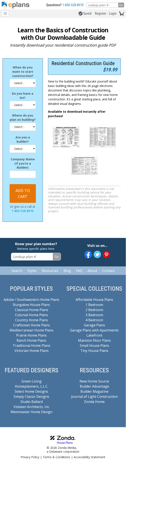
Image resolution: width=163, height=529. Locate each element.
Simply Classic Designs (31, 396)
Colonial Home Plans (31, 315)
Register (100, 13)
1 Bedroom (94, 304)
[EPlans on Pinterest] (106, 254)
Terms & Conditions (56, 457)
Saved (87, 13)
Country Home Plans (31, 320)
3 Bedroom (94, 315)
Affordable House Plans (94, 299)
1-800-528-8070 (73, 5)
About (92, 270)
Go (121, 5)
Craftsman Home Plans (31, 325)
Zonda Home (94, 401)
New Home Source (94, 381)
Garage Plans (94, 325)
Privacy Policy (30, 457)
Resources (50, 270)
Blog (67, 270)
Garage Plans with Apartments (94, 330)
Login (113, 13)
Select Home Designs (31, 391)
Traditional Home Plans (31, 345)
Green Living (31, 381)
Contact (108, 270)
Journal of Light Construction (94, 396)
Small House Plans (94, 345)
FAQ (79, 270)
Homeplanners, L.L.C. (31, 386)
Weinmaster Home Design (31, 412)
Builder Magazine (94, 391)
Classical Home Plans (31, 309)
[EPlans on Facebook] (88, 254)
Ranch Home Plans (31, 340)
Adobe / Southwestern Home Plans (31, 299)
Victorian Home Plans (31, 350)
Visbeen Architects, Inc (31, 406)
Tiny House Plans (94, 350)
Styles (32, 270)
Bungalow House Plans (31, 304)
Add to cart (22, 193)
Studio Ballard (31, 401)
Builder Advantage (94, 386)
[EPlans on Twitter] (97, 254)
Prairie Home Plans (31, 335)
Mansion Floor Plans (94, 340)
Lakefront (94, 335)
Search (16, 270)
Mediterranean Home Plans (31, 330)
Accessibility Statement (89, 457)
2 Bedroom (94, 309)
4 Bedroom (94, 320)
